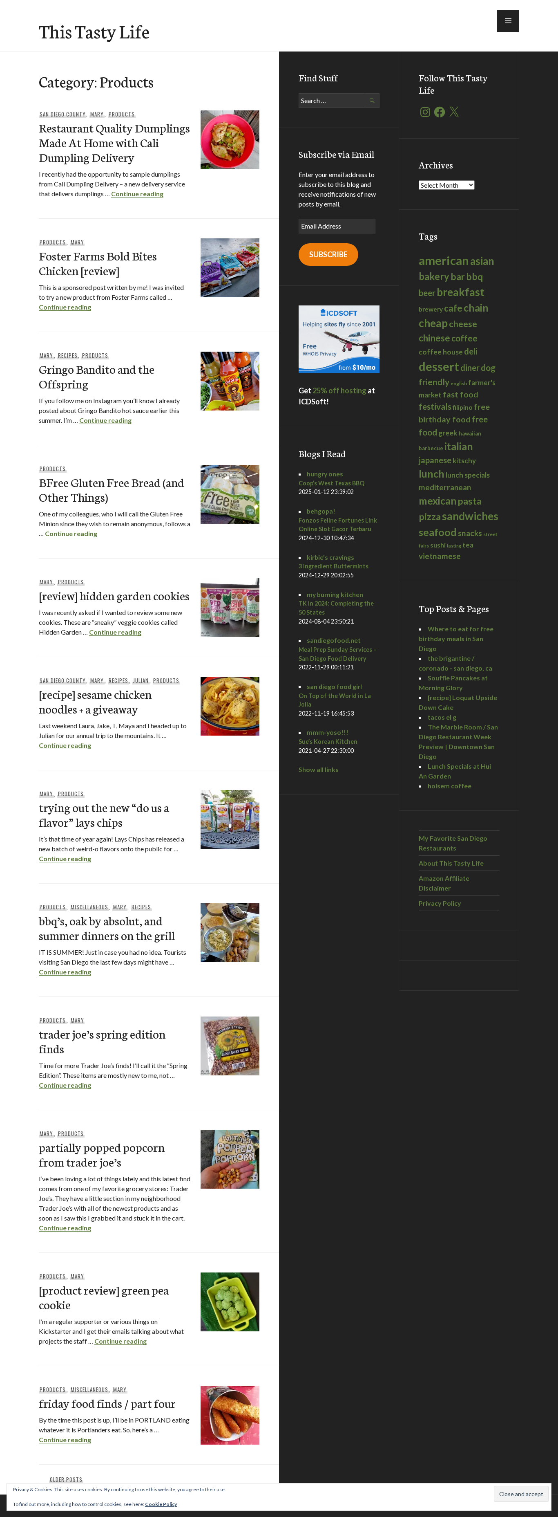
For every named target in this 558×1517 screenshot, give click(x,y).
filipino (463, 407)
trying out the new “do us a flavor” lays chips (104, 814)
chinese (434, 337)
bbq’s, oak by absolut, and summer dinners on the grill (107, 927)
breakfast (460, 291)
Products (122, 114)
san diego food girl (334, 686)
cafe (453, 308)
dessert (439, 366)
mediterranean (445, 487)
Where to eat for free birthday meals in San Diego (456, 638)
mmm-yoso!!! (327, 732)
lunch (431, 473)
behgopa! (321, 511)
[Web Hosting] (339, 370)
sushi (438, 545)
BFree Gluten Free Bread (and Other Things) (111, 489)
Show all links (319, 769)
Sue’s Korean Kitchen (328, 741)
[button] (508, 21)
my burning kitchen (335, 594)
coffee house (441, 352)
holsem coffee (449, 786)
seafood (438, 532)
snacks (470, 533)
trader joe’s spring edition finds (102, 1041)
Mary (97, 114)
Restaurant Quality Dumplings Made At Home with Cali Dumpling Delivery (114, 142)
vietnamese (440, 556)
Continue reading (137, 193)
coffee (464, 338)
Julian (141, 680)
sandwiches (470, 516)
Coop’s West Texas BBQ (331, 483)
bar (458, 276)
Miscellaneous (90, 907)
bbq (474, 276)
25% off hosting (339, 390)
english (459, 383)
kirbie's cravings (330, 557)
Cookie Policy (161, 1504)
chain (476, 307)
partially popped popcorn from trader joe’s (102, 1154)
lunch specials (468, 475)
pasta (470, 501)
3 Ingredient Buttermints (333, 566)
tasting (454, 545)
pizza (430, 516)
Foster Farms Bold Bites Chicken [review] (98, 262)
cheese (463, 324)
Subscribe (328, 254)
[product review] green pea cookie (104, 1297)
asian (482, 261)
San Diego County (63, 114)
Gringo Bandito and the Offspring (96, 376)
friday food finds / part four (107, 1402)
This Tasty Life (94, 30)
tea (467, 545)
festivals (435, 406)
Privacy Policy (440, 903)
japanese (435, 460)
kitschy (464, 460)
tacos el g (442, 717)
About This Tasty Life (451, 863)
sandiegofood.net (334, 640)
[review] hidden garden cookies (114, 595)
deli (471, 351)
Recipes (68, 355)
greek (448, 433)
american (444, 260)
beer (427, 293)
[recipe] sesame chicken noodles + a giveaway (95, 701)
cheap (433, 323)
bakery (434, 276)
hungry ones (325, 474)
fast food (460, 394)
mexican (438, 501)
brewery (431, 309)
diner (470, 368)
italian (458, 446)
